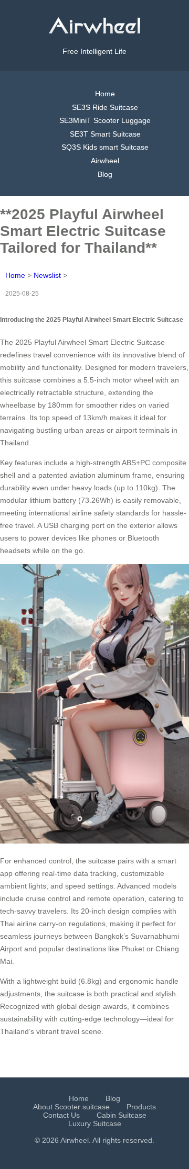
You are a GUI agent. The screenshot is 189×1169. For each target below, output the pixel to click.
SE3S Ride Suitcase (105, 107)
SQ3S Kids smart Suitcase (105, 147)
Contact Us (61, 1115)
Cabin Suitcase (121, 1115)
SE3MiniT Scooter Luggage (105, 120)
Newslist (47, 275)
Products (141, 1107)
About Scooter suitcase (71, 1107)
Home (105, 93)
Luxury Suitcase (94, 1123)
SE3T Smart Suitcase (105, 134)
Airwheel (105, 160)
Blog (105, 174)
